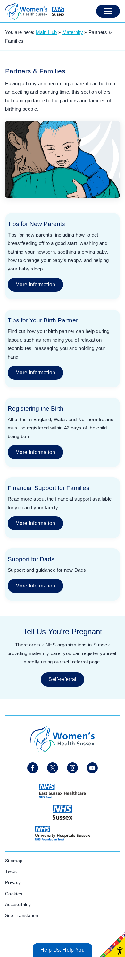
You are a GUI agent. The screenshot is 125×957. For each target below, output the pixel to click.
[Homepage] (34, 11)
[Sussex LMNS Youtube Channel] (92, 767)
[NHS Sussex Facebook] (32, 767)
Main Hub (46, 32)
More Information (35, 284)
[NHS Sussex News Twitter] (52, 767)
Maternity (73, 32)
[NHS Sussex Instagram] (72, 767)
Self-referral (62, 679)
